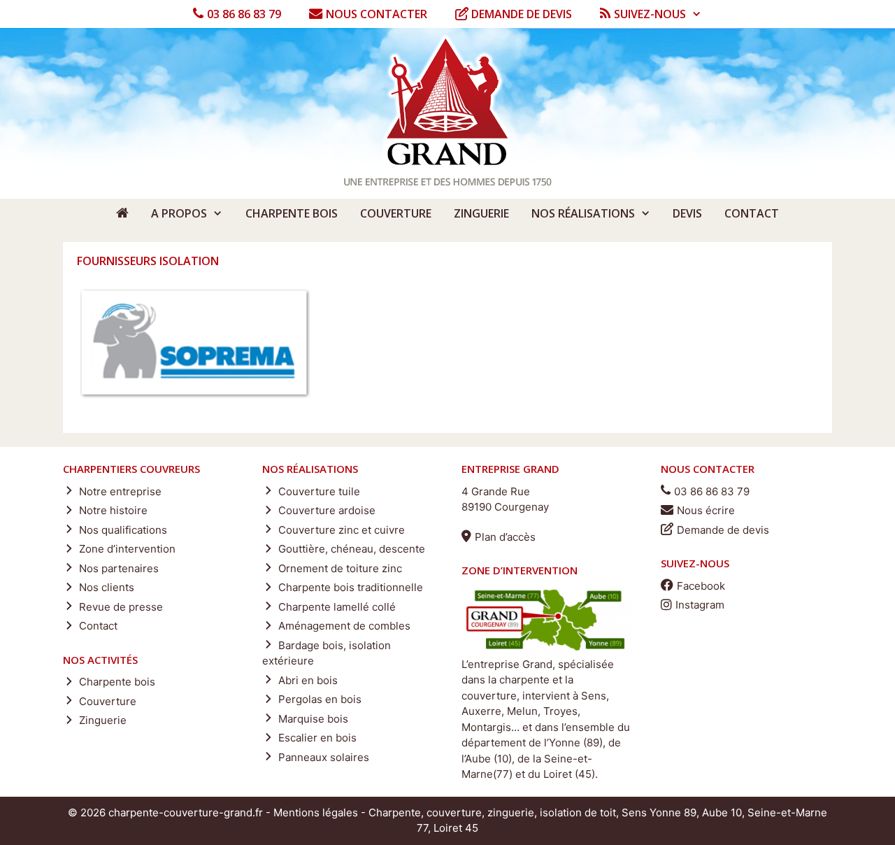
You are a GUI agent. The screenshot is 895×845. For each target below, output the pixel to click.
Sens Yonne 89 (659, 812)
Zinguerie (481, 213)
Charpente (394, 812)
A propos (179, 213)
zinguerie (510, 812)
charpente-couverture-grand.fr (185, 812)
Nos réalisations (583, 213)
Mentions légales (315, 812)
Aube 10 (722, 812)
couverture (454, 812)
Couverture (395, 213)
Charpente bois (291, 213)
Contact (751, 213)
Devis (687, 213)
